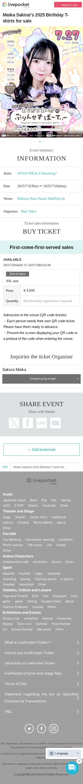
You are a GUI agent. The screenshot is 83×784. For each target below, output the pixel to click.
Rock (33, 500)
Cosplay (37, 607)
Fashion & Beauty (15, 607)
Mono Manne (43, 522)
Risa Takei (28, 211)
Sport (7, 567)
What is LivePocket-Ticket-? (27, 642)
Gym (35, 596)
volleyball (53, 573)
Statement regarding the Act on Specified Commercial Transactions (41, 697)
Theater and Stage (18, 511)
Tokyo (58, 198)
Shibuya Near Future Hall (35, 198)
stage (7, 517)
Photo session (13, 545)
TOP (5, 467)
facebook (28, 423)
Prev (6, 83)
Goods (61, 545)
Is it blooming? (46, 173)
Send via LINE (41, 423)
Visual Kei (49, 505)
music (8, 494)
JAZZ (6, 505)
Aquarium (59, 596)
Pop (44, 500)
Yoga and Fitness (15, 596)
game (19, 601)
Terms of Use (16, 683)
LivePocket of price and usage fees (33, 673)
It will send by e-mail (55, 423)
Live (49, 545)
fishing (32, 601)
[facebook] (41, 728)
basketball (26, 584)
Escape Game (51, 601)
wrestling (9, 579)
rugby (39, 573)
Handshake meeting (39, 539)
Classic (33, 505)
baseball (9, 573)
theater (20, 517)
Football (24, 573)
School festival (22, 629)
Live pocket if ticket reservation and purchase (15, 5)
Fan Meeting (12, 539)
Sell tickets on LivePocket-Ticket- (30, 663)
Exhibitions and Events (22, 612)
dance (61, 522)
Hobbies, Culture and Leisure (27, 590)
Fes (53, 500)
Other (64, 505)
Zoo (45, 596)
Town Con (24, 624)
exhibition (66, 539)
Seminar (41, 624)
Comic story (38, 517)
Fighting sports (45, 579)
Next (76, 83)
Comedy (23, 522)
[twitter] (29, 728)
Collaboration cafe (16, 562)
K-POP (19, 505)
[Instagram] (53, 728)
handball (9, 584)
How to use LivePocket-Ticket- (30, 653)
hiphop (66, 500)
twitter (14, 423)
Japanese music (14, 500)
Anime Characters (18, 556)
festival (47, 618)
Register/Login (69, 4)
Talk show (35, 545)
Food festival (61, 624)
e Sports (67, 579)
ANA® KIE (25, 173)
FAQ (8, 711)
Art (5, 629)
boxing (25, 579)
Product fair (11, 618)
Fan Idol (9, 533)
